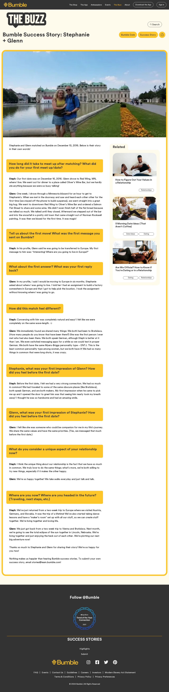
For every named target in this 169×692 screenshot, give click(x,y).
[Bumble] (15, 5)
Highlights (84, 648)
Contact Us (57, 672)
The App (84, 4)
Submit (84, 654)
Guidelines (72, 672)
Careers (84, 672)
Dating (148, 233)
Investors (96, 672)
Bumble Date (129, 35)
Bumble (79, 684)
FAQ (36, 672)
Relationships (147, 190)
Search (156, 24)
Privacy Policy (84, 677)
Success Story (149, 35)
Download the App (143, 4)
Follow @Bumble (84, 597)
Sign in (161, 4)
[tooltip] (162, 35)
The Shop (73, 4)
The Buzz (117, 4)
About (127, 4)
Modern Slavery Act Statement (120, 672)
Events (108, 4)
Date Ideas (132, 233)
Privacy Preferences (105, 677)
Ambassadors (96, 4)
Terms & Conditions (64, 677)
